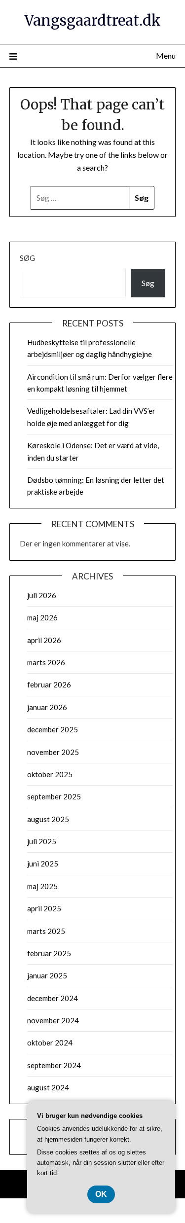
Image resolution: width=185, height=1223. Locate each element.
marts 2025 (46, 931)
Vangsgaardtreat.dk (92, 20)
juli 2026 (41, 595)
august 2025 (48, 819)
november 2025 (53, 752)
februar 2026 (49, 684)
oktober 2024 (50, 1042)
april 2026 (44, 640)
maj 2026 (42, 617)
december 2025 (52, 729)
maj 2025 (42, 886)
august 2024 (48, 1087)
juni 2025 (42, 863)
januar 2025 (47, 975)
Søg (27, 257)
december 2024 (52, 998)
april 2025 (44, 908)
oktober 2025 (50, 774)
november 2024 (53, 1020)
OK (101, 1194)
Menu (166, 55)
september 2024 (54, 1065)
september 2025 (54, 796)
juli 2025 (41, 841)
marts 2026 (46, 662)
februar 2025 (49, 953)
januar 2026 (47, 707)
